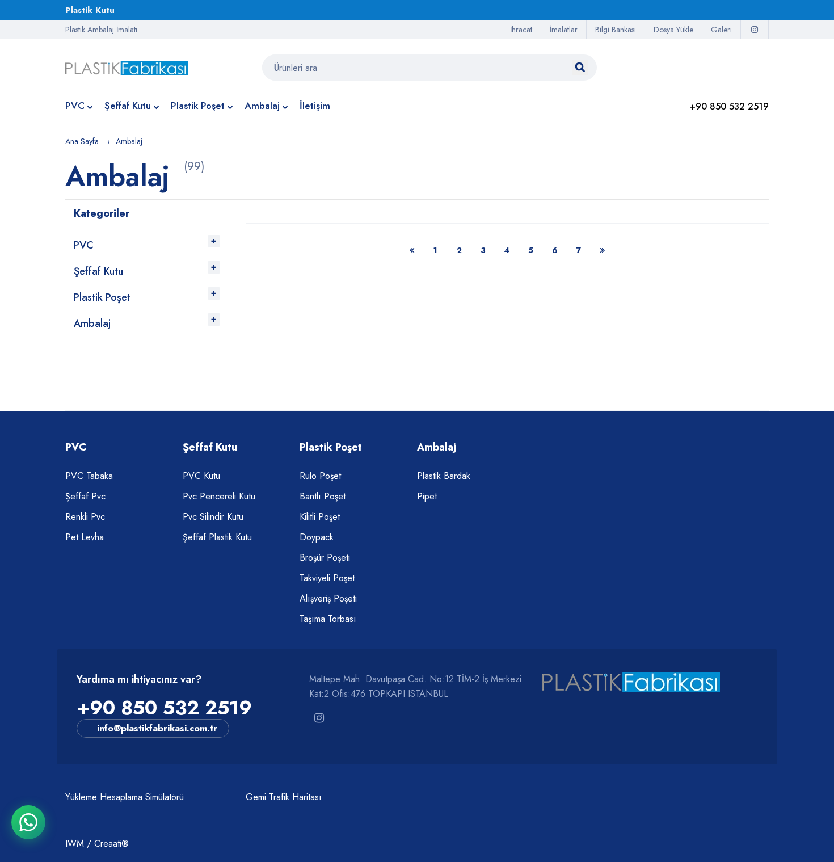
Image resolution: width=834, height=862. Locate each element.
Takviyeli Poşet (327, 578)
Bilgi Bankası (615, 29)
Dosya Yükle (673, 29)
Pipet (427, 496)
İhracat (521, 29)
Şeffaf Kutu (127, 105)
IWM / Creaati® (97, 843)
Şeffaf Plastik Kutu (217, 537)
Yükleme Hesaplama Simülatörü (124, 797)
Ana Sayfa (82, 141)
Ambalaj (262, 105)
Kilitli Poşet (320, 516)
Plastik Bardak (443, 475)
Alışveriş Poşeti (328, 598)
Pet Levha (84, 537)
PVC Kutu (201, 475)
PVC (75, 105)
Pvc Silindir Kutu (213, 516)
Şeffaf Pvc (85, 496)
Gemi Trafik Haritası (284, 797)
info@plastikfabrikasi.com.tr (157, 728)
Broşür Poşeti (325, 557)
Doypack (317, 537)
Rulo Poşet (320, 475)
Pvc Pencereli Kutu (219, 496)
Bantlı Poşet (323, 496)
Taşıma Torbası (328, 618)
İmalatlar (564, 29)
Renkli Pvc (85, 516)
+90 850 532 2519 (164, 708)
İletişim (315, 105)
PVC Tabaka (89, 475)
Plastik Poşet (198, 105)
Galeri (721, 29)
